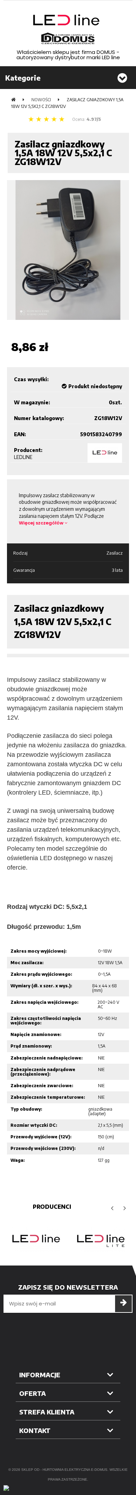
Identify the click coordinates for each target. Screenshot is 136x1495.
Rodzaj (20, 553)
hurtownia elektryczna (66, 1470)
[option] (35, 1240)
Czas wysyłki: (31, 379)
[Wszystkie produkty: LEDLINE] (105, 453)
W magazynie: (32, 402)
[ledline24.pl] (68, 29)
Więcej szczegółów (42, 523)
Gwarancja (24, 570)
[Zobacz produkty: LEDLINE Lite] (100, 1240)
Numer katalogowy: (39, 418)
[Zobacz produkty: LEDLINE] (35, 1240)
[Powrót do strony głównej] (13, 99)
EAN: (20, 434)
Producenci (52, 1206)
